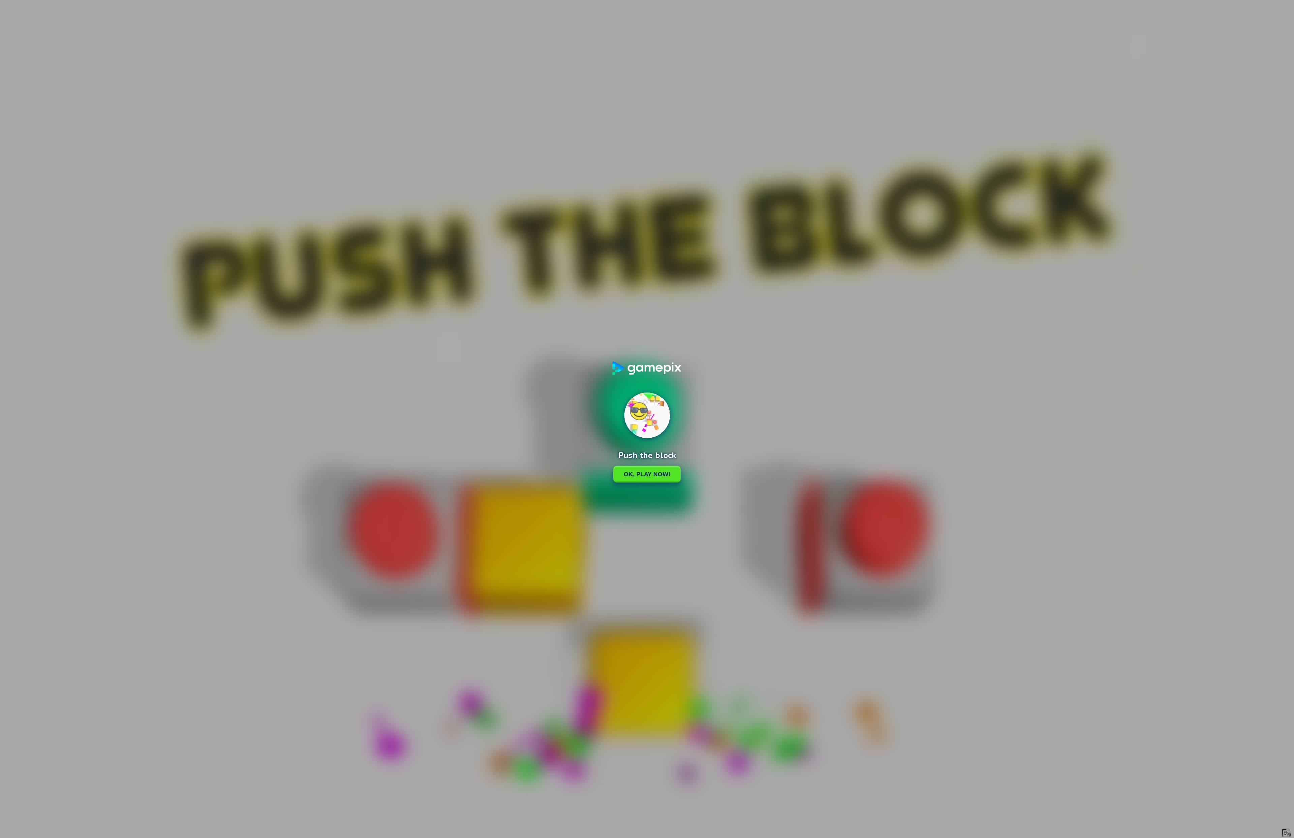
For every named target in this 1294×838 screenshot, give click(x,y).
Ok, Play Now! (647, 474)
